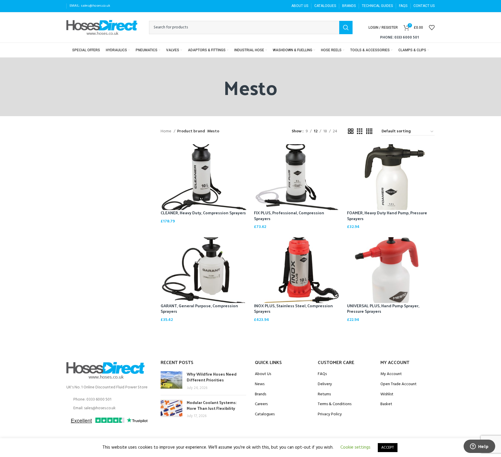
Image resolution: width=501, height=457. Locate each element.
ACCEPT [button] (387, 448)
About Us (263, 374)
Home (166, 131)
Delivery (325, 384)
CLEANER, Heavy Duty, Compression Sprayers (203, 212)
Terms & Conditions (334, 404)
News (259, 384)
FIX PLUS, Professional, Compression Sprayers (289, 215)
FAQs (322, 374)
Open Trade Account (398, 384)
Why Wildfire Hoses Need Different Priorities (212, 376)
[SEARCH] (346, 27)
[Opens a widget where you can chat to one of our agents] (479, 447)
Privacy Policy (330, 414)
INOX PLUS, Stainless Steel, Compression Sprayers (293, 308)
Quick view (244, 153)
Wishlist (386, 394)
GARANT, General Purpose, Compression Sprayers (199, 308)
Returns (324, 394)
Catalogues (265, 414)
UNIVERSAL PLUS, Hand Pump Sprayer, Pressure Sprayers (383, 308)
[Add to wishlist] (244, 166)
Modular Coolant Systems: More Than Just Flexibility (212, 405)
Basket (386, 404)
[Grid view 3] (359, 132)
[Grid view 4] (369, 132)
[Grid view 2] (350, 132)
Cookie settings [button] (355, 447)
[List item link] (109, 399)
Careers (261, 404)
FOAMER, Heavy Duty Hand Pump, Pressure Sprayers (387, 215)
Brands (260, 394)
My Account (391, 374)
